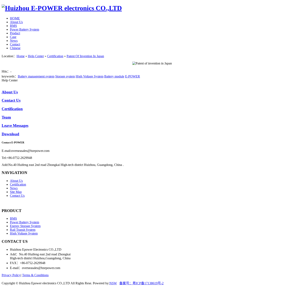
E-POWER (132, 76)
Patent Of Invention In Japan (85, 56)
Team (6, 117)
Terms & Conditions (35, 275)
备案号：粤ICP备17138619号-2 (141, 283)
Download (10, 134)
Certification (55, 56)
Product (15, 33)
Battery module (114, 76)
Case (13, 37)
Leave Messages (15, 125)
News (14, 40)
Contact (15, 44)
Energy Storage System (25, 226)
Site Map (16, 192)
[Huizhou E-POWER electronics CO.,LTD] (62, 8)
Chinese (15, 48)
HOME (15, 18)
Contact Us (11, 100)
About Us (16, 22)
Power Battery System (24, 29)
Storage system (65, 76)
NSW (113, 283)
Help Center (36, 56)
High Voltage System (89, 76)
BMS (13, 25)
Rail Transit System (22, 229)
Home (21, 56)
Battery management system (36, 76)
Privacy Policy (11, 275)
